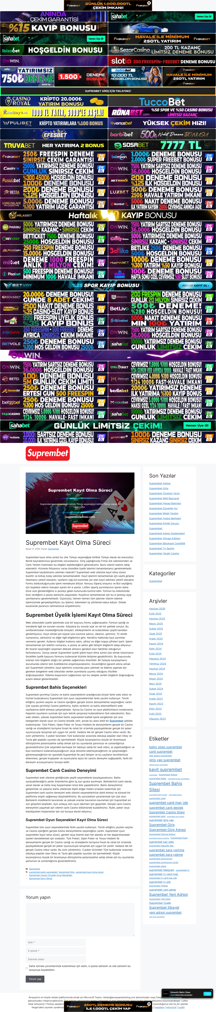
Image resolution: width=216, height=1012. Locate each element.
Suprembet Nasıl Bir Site (161, 845)
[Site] (54, 157)
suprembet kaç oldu (161, 841)
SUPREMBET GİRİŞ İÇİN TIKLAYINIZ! (108, 91)
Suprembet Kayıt (179, 838)
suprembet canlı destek (166, 807)
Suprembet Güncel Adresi (162, 834)
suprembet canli (157, 798)
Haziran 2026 (157, 608)
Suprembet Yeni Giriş (159, 899)
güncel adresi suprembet (158, 765)
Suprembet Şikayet (164, 907)
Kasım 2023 (156, 703)
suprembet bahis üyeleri (158, 795)
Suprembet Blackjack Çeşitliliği (167, 543)
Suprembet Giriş (66, 872)
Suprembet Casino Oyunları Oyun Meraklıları (50, 875)
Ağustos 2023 (157, 718)
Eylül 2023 (155, 713)
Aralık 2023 (156, 698)
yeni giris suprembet (157, 917)
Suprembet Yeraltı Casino (164, 553)
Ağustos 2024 (157, 658)
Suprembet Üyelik (160, 903)
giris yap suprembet (164, 760)
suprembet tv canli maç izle (163, 878)
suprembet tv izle (160, 881)
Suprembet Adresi (160, 483)
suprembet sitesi (157, 866)
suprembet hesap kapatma (159, 838)
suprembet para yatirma (166, 850)
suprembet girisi (157, 816)
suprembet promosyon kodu (163, 862)
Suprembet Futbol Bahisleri (165, 518)
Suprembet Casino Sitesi (167, 812)
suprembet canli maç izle (168, 803)
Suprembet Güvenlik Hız (163, 508)
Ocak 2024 (155, 693)
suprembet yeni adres (162, 889)
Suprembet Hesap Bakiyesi (165, 503)
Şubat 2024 (156, 688)
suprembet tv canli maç (163, 874)
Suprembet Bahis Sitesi (165, 786)
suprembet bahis (157, 778)
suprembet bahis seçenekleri (43, 872)
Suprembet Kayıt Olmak (40, 878)
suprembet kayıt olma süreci (90, 872)
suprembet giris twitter (175, 817)
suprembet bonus (175, 795)
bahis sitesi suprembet (165, 747)
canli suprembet (161, 751)
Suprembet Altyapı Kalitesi (164, 538)
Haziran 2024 (157, 668)
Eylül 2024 (155, 653)
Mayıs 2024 (156, 673)
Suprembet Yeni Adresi (168, 894)
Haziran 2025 (157, 618)
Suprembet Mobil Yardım (163, 513)
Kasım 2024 (156, 643)
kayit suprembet (165, 769)
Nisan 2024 (156, 678)
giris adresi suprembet (160, 755)
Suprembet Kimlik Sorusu (164, 523)
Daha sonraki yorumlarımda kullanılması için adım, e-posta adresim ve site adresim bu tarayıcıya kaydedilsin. (80, 968)
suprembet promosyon (161, 858)
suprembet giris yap (161, 820)
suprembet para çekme (166, 854)
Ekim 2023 (155, 708)
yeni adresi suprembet (165, 912)
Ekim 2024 (155, 648)
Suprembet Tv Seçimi (161, 548)
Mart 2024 (155, 683)
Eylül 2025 (155, 613)
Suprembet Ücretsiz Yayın (164, 493)
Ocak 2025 (155, 633)
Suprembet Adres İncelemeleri (167, 533)
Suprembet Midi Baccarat (164, 498)
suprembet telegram (161, 870)
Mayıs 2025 (156, 623)
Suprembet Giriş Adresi (167, 830)
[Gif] (108, 215)
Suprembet (34, 869)
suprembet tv (182, 870)
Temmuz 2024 (157, 663)
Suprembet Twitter (158, 886)
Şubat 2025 (156, 628)
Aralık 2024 (156, 638)
